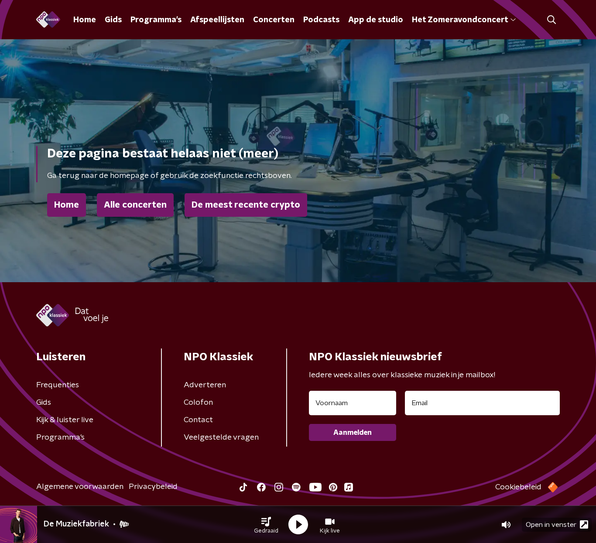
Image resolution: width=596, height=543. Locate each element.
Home (84, 20)
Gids (113, 20)
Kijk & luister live (64, 420)
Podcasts (321, 20)
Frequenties (57, 385)
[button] (266, 525)
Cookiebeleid (518, 487)
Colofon (198, 402)
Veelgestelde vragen (221, 437)
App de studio (375, 20)
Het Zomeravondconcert (460, 20)
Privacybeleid (153, 487)
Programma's (156, 20)
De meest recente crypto (246, 205)
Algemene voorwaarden (79, 487)
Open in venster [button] (551, 524)
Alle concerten (135, 205)
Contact (198, 420)
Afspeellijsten (217, 20)
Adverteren (205, 385)
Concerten (274, 20)
